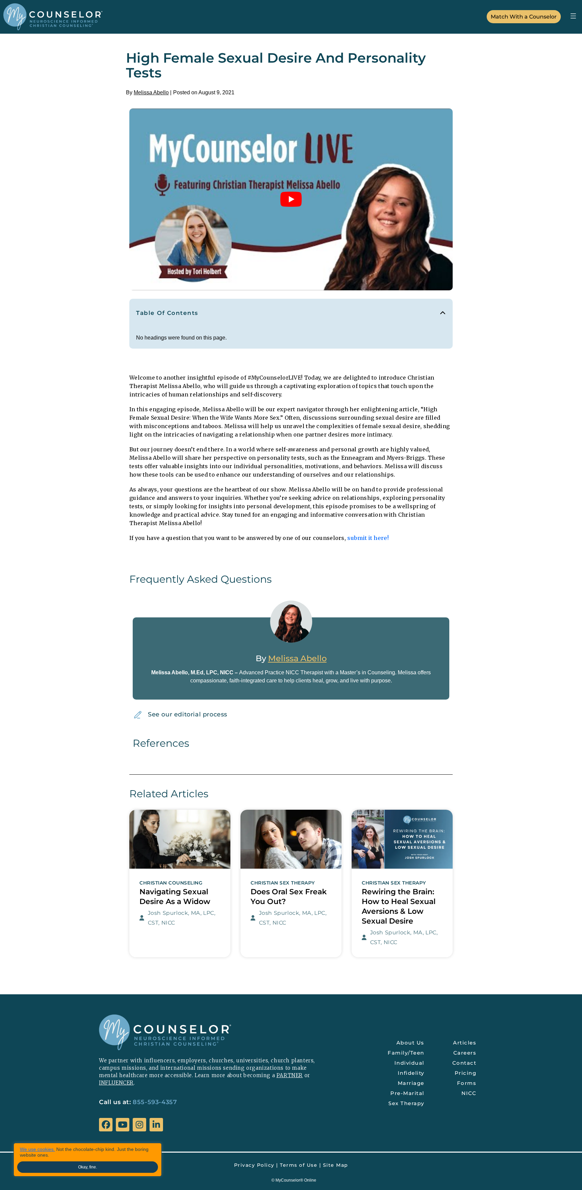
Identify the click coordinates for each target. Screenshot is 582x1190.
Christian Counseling (170, 883)
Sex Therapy (406, 1103)
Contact (464, 1063)
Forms (467, 1083)
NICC (468, 1093)
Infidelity (411, 1073)
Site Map (335, 1165)
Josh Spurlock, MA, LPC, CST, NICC (182, 918)
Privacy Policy (254, 1165)
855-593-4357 (155, 1102)
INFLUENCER (116, 1083)
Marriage (411, 1083)
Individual (409, 1063)
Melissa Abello (151, 92)
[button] (573, 15)
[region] (87, 1160)
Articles (464, 1042)
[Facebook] (105, 1124)
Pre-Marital (407, 1093)
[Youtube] (122, 1124)
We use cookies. (37, 1149)
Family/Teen (406, 1053)
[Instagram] (139, 1124)
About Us (410, 1042)
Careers (465, 1053)
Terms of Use (298, 1165)
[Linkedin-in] (156, 1124)
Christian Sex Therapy (283, 883)
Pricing (466, 1073)
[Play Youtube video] (291, 199)
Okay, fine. (87, 1167)
